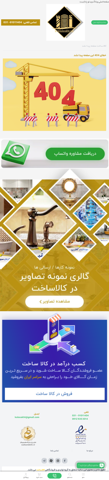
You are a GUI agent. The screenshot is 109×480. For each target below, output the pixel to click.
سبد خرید (39, 477)
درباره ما (90, 450)
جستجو (69, 477)
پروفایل (26, 477)
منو (83, 477)
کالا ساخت (101, 46)
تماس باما (54, 450)
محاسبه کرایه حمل (99, 22)
